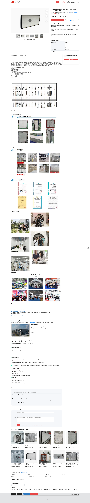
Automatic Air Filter (47, 489)
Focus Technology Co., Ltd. (38, 499)
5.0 (67, 56)
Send (18, 425)
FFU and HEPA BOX (31, 476)
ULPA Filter (12, 476)
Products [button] (26, 1)
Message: (15, 417)
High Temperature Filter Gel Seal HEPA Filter (40, 354)
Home (12, 6)
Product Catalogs (24, 472)
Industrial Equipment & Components (19, 6)
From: (15, 412)
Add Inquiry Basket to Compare (30, 39)
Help (62, 4)
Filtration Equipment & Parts (30, 6)
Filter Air (21, 489)
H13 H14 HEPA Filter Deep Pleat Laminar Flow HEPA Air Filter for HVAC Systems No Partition (72, 445)
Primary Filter (13, 474)
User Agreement (50, 499)
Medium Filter (30, 474)
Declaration (54, 499)
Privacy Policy (59, 499)
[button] (54, 1)
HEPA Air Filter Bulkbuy (74, 489)
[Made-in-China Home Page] (16, 2)
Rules (78, 4)
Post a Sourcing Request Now (37, 425)
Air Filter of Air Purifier (48, 476)
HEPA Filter (63, 474)
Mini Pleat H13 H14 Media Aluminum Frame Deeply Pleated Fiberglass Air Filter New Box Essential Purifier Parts (72, 464)
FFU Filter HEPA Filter (21, 354)
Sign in (78, 2)
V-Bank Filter (47, 474)
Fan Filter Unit (49, 354)
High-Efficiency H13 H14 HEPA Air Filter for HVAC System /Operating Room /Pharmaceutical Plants (45, 445)
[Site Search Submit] (57, 2)
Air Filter (36, 6)
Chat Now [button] (72, 20)
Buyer (57, 4)
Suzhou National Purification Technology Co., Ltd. (60, 12)
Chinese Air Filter (39, 489)
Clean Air (26, 489)
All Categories (14, 4)
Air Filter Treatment (54, 489)
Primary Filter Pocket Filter (29, 354)
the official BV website (32, 322)
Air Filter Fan (67, 489)
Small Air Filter (61, 489)
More (12, 491)
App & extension (67, 4)
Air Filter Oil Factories (32, 489)
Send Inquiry (57, 20)
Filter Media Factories (15, 489)
